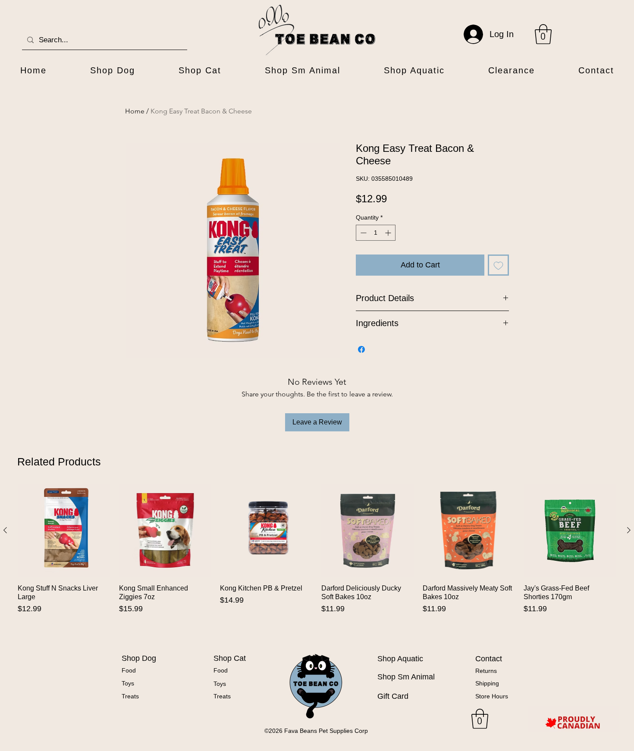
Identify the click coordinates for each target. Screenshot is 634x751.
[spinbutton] (375, 232)
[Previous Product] (5, 530)
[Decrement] (362, 232)
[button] (543, 34)
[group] (317, 561)
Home (134, 111)
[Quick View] (64, 530)
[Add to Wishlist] (498, 265)
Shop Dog (139, 658)
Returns (486, 670)
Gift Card (392, 696)
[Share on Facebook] (361, 349)
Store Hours (491, 696)
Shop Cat (229, 658)
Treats (130, 696)
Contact (488, 658)
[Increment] (388, 232)
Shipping (487, 683)
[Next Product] (629, 530)
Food (129, 670)
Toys (128, 683)
